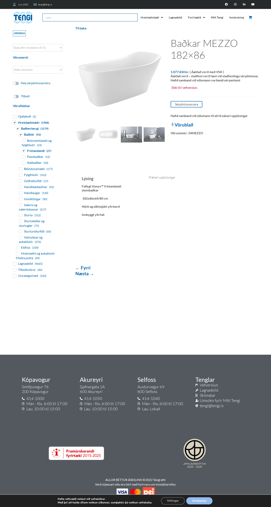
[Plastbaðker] (23, 156)
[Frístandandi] (23, 150)
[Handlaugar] (20, 192)
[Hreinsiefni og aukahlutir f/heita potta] (17, 253)
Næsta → (84, 273)
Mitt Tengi (217, 17)
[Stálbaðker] (23, 162)
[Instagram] (235, 4)
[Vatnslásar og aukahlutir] (20, 237)
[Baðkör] (20, 134)
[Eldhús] (17, 247)
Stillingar (173, 501)
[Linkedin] (244, 4)
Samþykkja (199, 501)
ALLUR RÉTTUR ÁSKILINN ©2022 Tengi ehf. (135, 480)
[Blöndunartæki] (20, 168)
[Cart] (251, 17)
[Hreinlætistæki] (14, 122)
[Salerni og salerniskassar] (20, 204)
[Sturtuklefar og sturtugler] (20, 221)
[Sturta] (20, 215)
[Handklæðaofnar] (20, 186)
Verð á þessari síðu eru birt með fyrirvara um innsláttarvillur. (135, 484)
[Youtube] (253, 4)
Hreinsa (19, 33)
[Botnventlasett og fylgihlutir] (23, 140)
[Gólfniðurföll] (20, 180)
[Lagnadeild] (14, 263)
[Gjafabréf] (14, 116)
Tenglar (205, 379)
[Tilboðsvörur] (14, 269)
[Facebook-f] (226, 4)
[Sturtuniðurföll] (20, 231)
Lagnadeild (175, 17)
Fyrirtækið (194, 17)
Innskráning (236, 17)
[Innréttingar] (20, 198)
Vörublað (184, 124)
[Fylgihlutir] (20, 174)
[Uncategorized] (14, 275)
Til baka (80, 28)
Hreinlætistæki (150, 17)
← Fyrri (82, 267)
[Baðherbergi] (17, 128)
